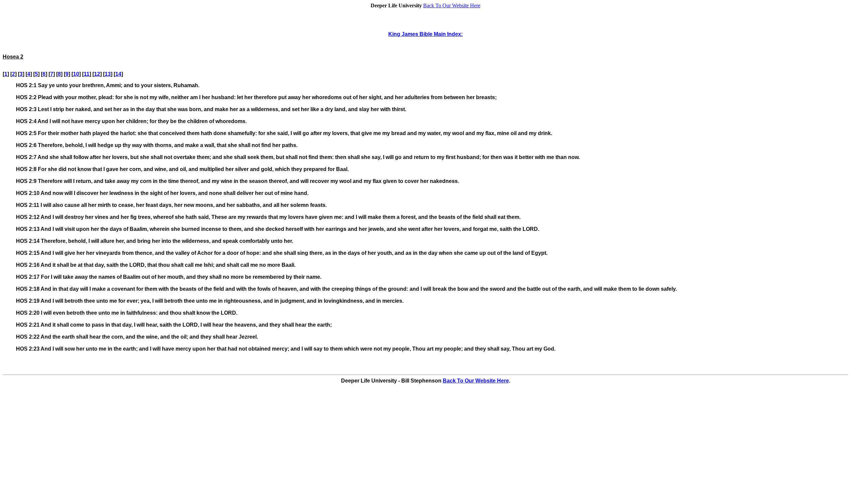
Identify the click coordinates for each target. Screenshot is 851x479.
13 (108, 74)
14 (118, 74)
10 (76, 74)
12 (97, 74)
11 (86, 74)
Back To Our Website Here (451, 5)
